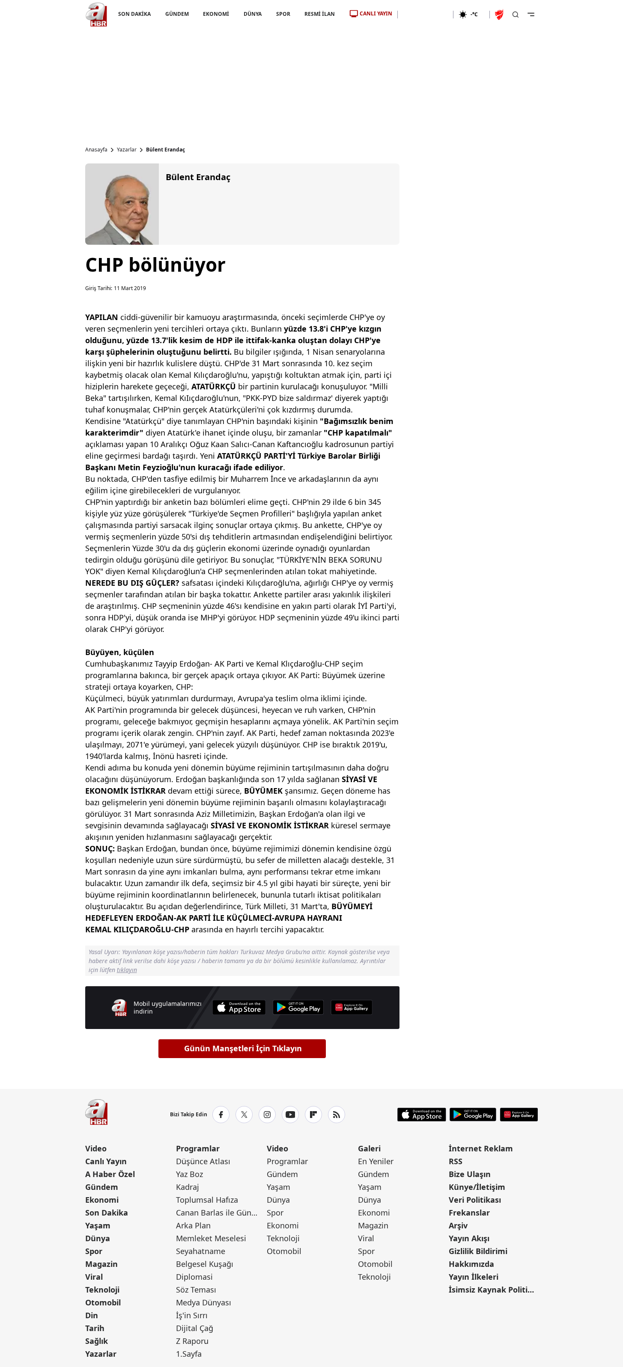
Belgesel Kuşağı (204, 1264)
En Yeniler (375, 1161)
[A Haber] (96, 14)
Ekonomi (102, 1200)
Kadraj (187, 1187)
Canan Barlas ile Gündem (220, 1212)
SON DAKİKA (134, 14)
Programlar (198, 1148)
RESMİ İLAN (319, 14)
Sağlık (96, 1341)
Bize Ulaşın (470, 1174)
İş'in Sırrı (192, 1315)
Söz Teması (196, 1289)
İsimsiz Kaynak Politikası (493, 1289)
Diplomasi (194, 1277)
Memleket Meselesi (211, 1238)
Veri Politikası (475, 1200)
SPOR (283, 14)
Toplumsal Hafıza (207, 1200)
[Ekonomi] (425, 14)
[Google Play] (298, 1007)
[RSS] (336, 1114)
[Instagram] (267, 1114)
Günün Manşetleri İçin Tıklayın (243, 1048)
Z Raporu (192, 1341)
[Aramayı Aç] (515, 14)
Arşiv (458, 1225)
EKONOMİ (216, 14)
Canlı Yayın (106, 1161)
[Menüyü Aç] (531, 14)
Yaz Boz (189, 1174)
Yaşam (97, 1225)
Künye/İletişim (477, 1187)
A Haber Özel (110, 1174)
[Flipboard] (313, 1114)
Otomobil (103, 1302)
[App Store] (238, 1007)
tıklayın (127, 970)
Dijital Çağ (194, 1328)
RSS (455, 1161)
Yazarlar (127, 149)
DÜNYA (253, 14)
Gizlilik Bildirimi (478, 1251)
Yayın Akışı (469, 1238)
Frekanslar (469, 1212)
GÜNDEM (176, 14)
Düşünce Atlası (203, 1161)
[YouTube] (290, 1114)
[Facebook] (221, 1114)
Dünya (97, 1238)
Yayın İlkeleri (473, 1277)
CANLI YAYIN (376, 13)
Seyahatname (200, 1251)
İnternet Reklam (481, 1148)
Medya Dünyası (203, 1302)
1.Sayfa (189, 1354)
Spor (93, 1251)
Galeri (369, 1148)
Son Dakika (106, 1212)
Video (96, 1148)
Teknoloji (102, 1289)
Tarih (94, 1328)
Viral (94, 1277)
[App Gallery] (352, 1007)
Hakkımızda (471, 1264)
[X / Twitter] (244, 1114)
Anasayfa (96, 149)
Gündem (101, 1187)
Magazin (101, 1264)
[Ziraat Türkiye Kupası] (500, 14)
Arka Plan (193, 1225)
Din (91, 1315)
